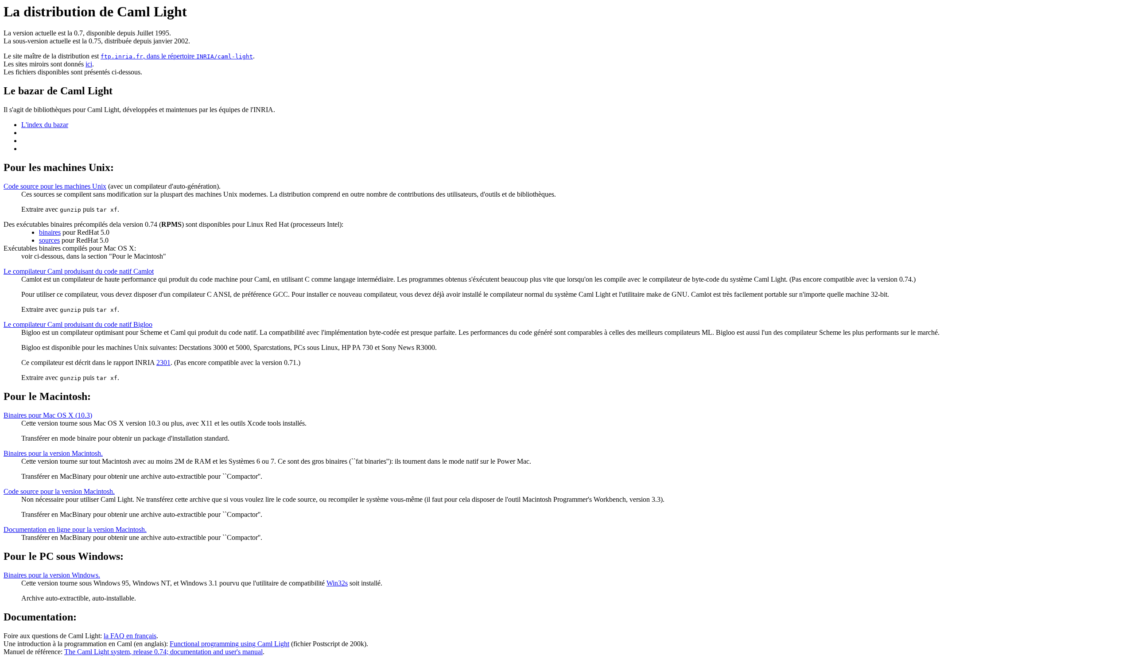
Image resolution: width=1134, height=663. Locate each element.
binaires (50, 232)
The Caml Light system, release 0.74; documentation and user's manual (163, 651)
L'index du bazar (44, 124)
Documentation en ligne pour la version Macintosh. (75, 529)
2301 (163, 362)
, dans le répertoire (177, 56)
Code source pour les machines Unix (55, 186)
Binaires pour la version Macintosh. (53, 453)
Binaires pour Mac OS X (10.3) (48, 415)
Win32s (337, 583)
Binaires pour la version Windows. (52, 575)
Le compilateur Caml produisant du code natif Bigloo (78, 324)
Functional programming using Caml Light (229, 643)
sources (49, 240)
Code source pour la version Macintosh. (59, 491)
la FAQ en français (130, 636)
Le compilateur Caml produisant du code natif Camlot (79, 271)
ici (88, 64)
